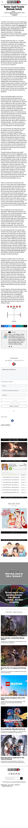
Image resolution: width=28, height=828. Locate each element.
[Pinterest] (14, 326)
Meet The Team (11, 784)
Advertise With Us (4, 784)
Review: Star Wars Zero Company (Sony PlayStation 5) (13, 668)
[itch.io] (14, 774)
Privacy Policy (17, 784)
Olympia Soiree (16, 28)
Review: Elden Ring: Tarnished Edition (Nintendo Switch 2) (12, 638)
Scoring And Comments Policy (7, 786)
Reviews (19, 12)
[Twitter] (10, 326)
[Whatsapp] (21, 326)
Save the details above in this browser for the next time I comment (15, 399)
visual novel (15, 14)
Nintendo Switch (13, 12)
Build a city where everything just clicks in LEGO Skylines (13, 698)
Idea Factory (7, 12)
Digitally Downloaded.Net (21, 782)
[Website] (11, 346)
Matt (14, 11)
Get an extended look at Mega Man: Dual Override (13, 729)
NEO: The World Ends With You (17, 250)
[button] (21, 778)
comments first (19, 360)
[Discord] (19, 774)
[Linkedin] (18, 326)
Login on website (5, 424)
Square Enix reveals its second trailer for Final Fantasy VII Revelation (12, 758)
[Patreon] (16, 774)
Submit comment (14, 406)
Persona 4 (3, 250)
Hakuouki (21, 25)
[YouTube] (12, 774)
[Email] (25, 326)
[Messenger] (6, 326)
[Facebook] (3, 326)
